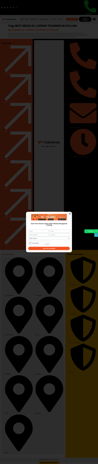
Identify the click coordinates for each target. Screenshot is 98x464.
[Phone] (96, 235)
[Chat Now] (96, 231)
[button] (70, 213)
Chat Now (90, 231)
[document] (49, 232)
